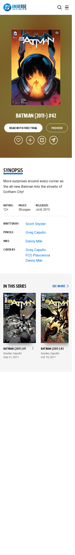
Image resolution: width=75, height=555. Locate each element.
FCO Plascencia (38, 255)
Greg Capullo (36, 232)
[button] (59, 7)
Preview (56, 128)
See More (60, 286)
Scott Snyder (36, 224)
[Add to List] (30, 140)
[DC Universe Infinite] (14, 7)
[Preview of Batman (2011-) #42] (35, 67)
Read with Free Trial (23, 128)
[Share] (53, 140)
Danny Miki (34, 241)
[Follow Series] (42, 140)
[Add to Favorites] (18, 140)
